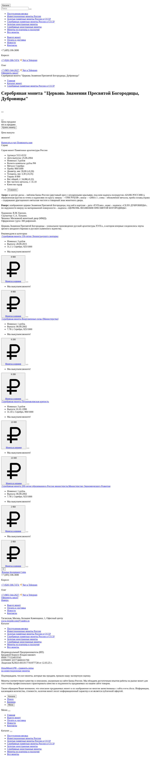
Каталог (5, 5)
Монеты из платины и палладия (23, 29)
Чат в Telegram (29, 60)
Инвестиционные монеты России (24, 16)
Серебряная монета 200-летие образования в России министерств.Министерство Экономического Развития (56, 486)
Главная (11, 80)
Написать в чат (9, 142)
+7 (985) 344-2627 (10, 70)
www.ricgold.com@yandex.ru (15, 621)
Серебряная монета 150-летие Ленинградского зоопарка (30, 236)
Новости (11, 42)
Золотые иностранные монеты (22, 24)
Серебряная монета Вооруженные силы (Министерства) (30, 319)
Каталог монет (14, 83)
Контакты (12, 45)
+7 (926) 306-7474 (10, 60)
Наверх (5, 600)
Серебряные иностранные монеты (24, 27)
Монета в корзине (13, 281)
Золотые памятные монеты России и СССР (29, 19)
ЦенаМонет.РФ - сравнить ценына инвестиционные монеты (17, 669)
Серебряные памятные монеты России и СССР (31, 21)
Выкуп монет (14, 37)
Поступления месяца (17, 13)
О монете (12, 190)
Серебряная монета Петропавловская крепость (25, 401)
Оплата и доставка (16, 40)
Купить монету (8, 127)
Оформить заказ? (9, 73)
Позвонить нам (24, 142)
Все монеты (13, 32)
